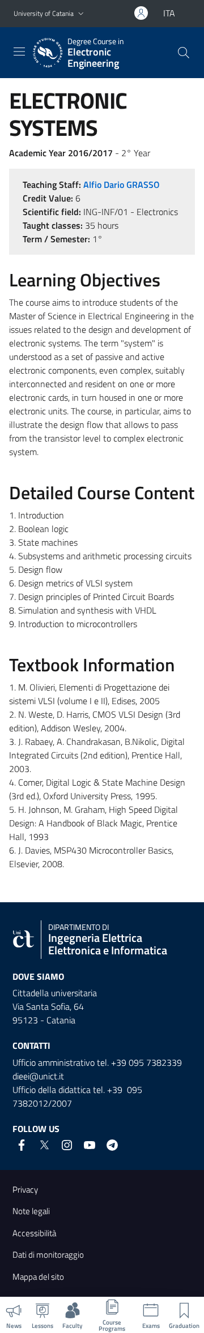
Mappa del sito (38, 1276)
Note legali (31, 1211)
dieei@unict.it (38, 1076)
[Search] (183, 52)
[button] (81, 14)
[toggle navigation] (19, 51)
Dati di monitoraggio (48, 1254)
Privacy (25, 1189)
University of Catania (44, 13)
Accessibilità (34, 1233)
